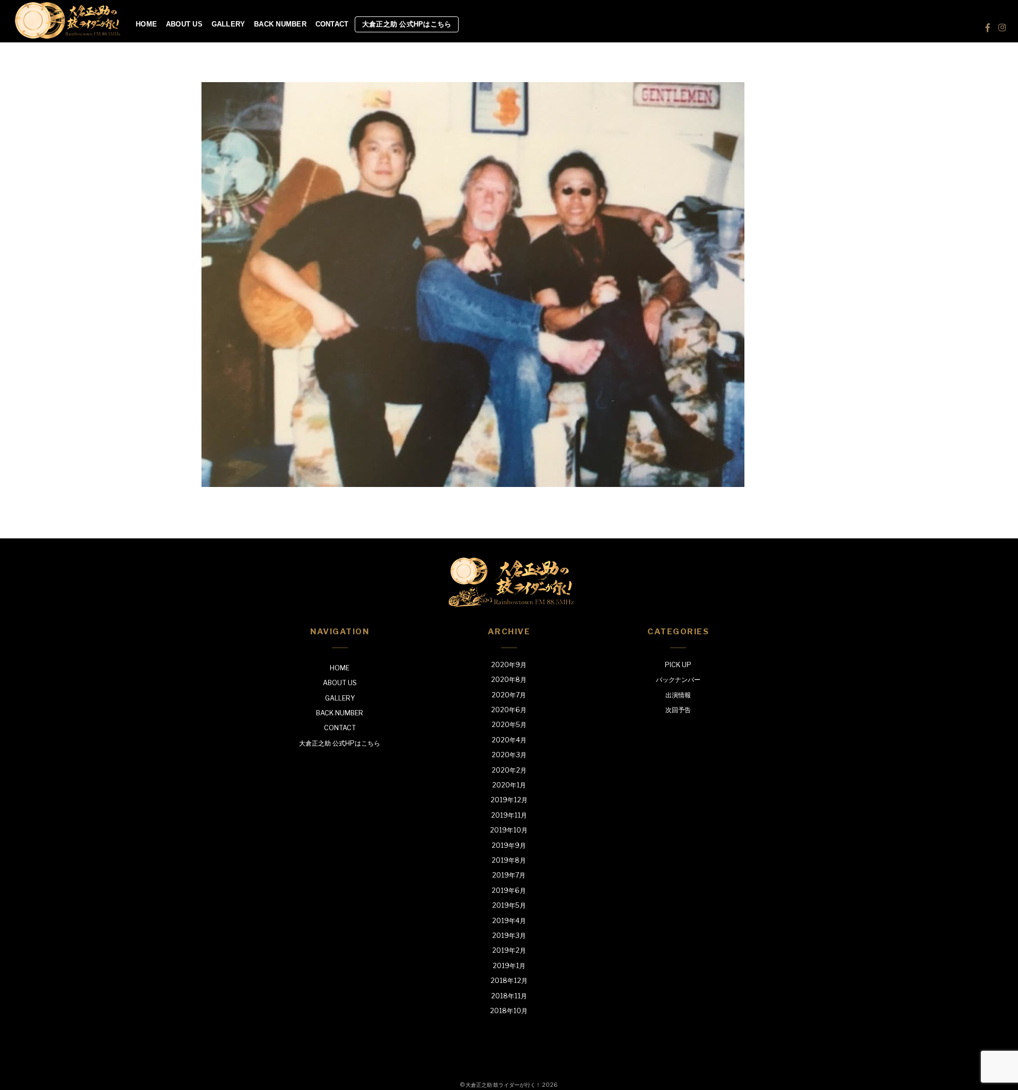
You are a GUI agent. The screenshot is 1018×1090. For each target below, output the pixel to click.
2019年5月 (509, 905)
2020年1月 (509, 785)
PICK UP (678, 665)
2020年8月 (508, 680)
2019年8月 (509, 860)
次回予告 (678, 710)
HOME (146, 24)
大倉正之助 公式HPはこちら (407, 24)
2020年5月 (509, 725)
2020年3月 (509, 755)
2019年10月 (509, 830)
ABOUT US (184, 24)
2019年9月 (509, 845)
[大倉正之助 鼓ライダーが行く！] (68, 35)
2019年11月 (509, 815)
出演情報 (678, 695)
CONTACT (332, 24)
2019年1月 (509, 966)
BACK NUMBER (280, 24)
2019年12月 (509, 800)
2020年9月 (508, 665)
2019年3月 (509, 936)
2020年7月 (509, 695)
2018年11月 (509, 996)
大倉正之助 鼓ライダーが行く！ (503, 1084)
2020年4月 (509, 740)
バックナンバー (678, 680)
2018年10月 (509, 1011)
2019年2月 (509, 950)
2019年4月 (509, 921)
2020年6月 (508, 710)
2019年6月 (509, 890)
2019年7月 (508, 875)
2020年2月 (509, 770)
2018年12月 (509, 981)
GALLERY (228, 24)
